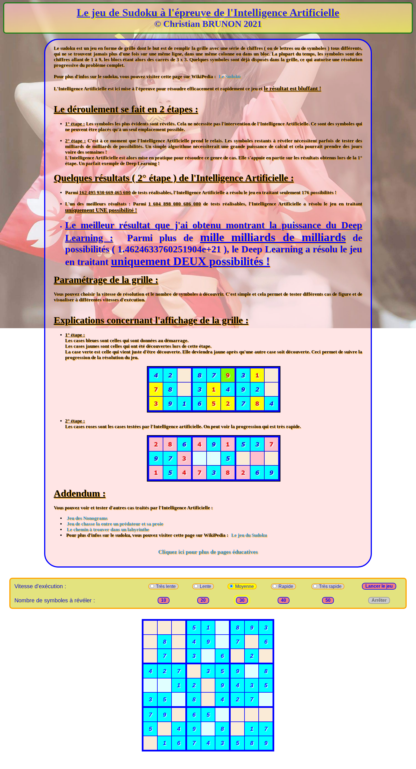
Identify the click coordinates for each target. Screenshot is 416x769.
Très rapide (331, 586)
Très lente (166, 586)
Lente (206, 586)
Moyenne (245, 586)
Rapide (286, 586)
